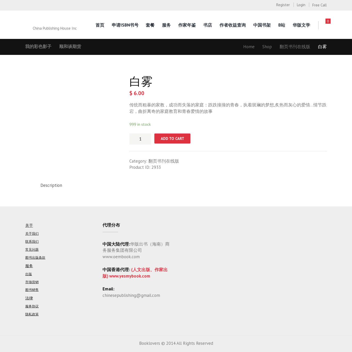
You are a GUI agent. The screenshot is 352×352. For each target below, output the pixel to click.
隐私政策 (32, 314)
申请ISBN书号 (125, 25)
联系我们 (32, 241)
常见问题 (32, 249)
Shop (267, 46)
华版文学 (301, 25)
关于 (29, 225)
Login (301, 4)
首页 (100, 25)
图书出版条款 (35, 257)
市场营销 (32, 282)
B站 (281, 25)
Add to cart (172, 138)
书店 (207, 25)
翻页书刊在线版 (295, 46)
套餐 (150, 25)
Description (51, 185)
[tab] (51, 185)
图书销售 (32, 290)
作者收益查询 (233, 25)
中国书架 (262, 25)
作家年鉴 (187, 25)
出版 (28, 274)
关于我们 (32, 233)
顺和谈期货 (70, 46)
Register (283, 4)
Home (249, 46)
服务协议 (32, 306)
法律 (29, 298)
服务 (166, 25)
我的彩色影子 (38, 46)
